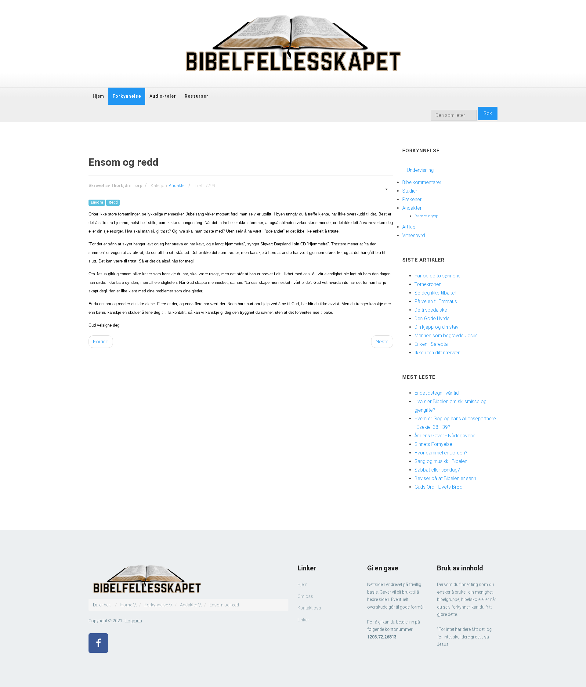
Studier (409, 191)
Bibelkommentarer (421, 182)
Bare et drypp (426, 215)
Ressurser (196, 96)
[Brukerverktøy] (385, 189)
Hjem (98, 96)
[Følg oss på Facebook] (98, 643)
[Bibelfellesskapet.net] (293, 44)
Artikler (409, 227)
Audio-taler (163, 96)
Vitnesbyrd (413, 235)
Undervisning (420, 170)
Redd (113, 203)
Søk (487, 113)
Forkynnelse (127, 96)
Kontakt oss (309, 608)
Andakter (177, 185)
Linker (303, 619)
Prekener (411, 199)
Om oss (305, 596)
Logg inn (133, 620)
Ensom (97, 203)
